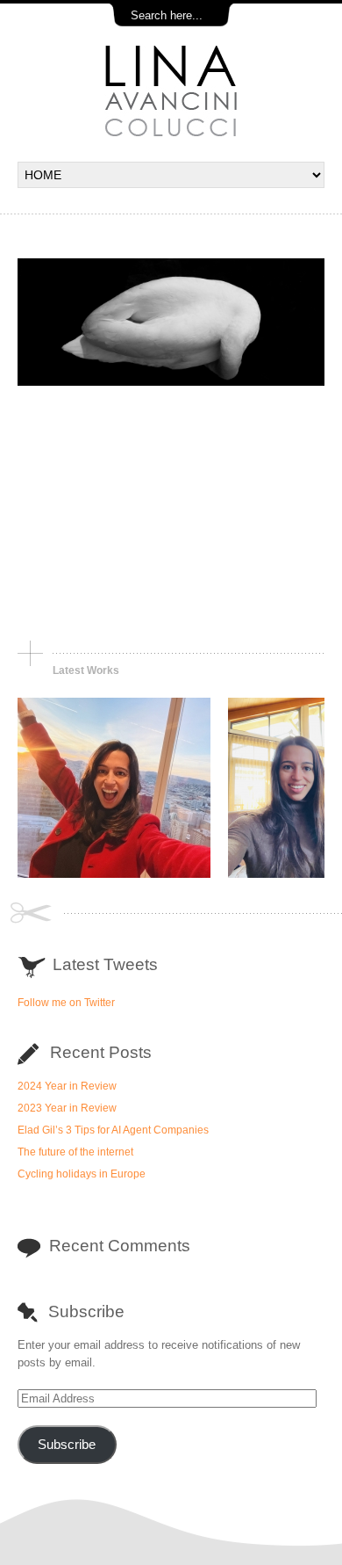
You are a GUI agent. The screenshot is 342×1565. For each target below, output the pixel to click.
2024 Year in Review (67, 1086)
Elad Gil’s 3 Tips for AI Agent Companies (113, 1130)
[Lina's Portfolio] (171, 134)
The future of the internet (75, 1152)
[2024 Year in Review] (114, 873)
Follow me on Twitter (66, 1002)
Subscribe (67, 1445)
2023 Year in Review (67, 1108)
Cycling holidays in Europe (82, 1174)
